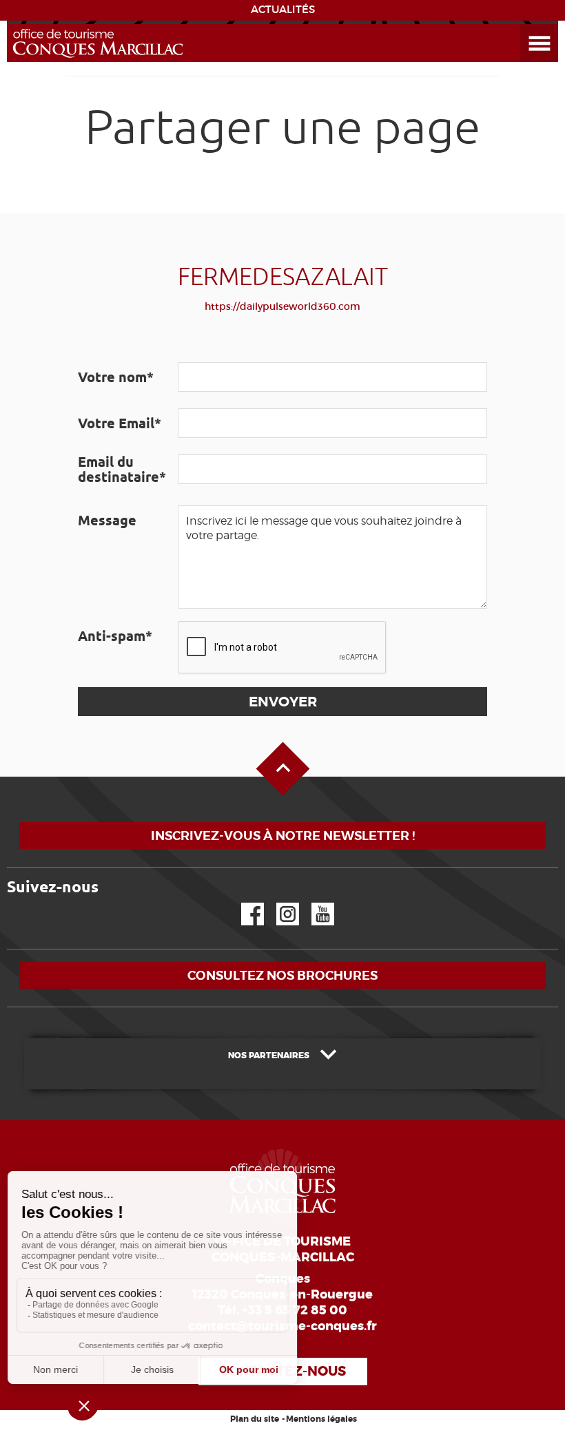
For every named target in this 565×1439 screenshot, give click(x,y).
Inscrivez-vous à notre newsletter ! (283, 835)
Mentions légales (321, 1419)
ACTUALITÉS (283, 9)
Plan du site (254, 1419)
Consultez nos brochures (282, 975)
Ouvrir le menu (523, 24)
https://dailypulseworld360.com (282, 306)
